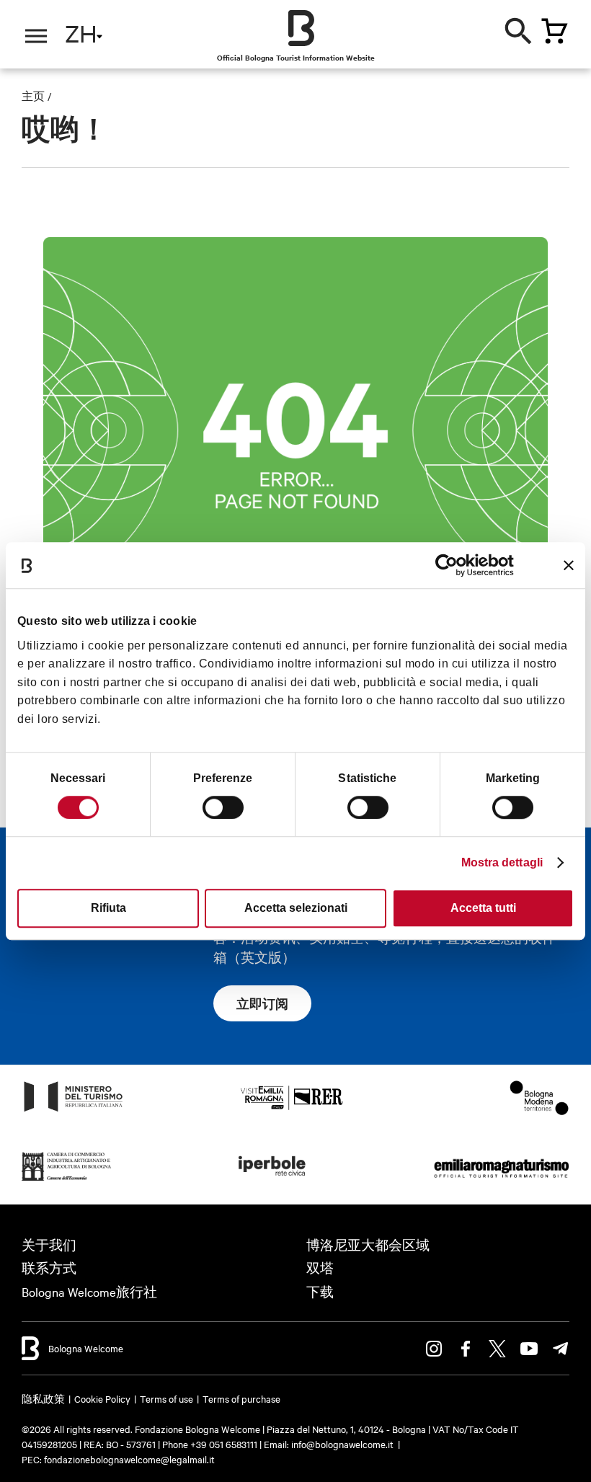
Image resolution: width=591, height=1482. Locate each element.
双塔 (320, 1267)
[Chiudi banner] (569, 565)
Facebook (465, 1348)
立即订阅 (262, 1003)
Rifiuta (108, 908)
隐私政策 (43, 1398)
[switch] (223, 807)
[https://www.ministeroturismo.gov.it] (73, 1110)
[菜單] (36, 36)
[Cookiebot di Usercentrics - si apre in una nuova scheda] (451, 565)
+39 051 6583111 (224, 1443)
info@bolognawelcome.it (342, 1443)
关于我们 (49, 1244)
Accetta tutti (483, 908)
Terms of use (166, 1398)
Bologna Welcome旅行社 (89, 1291)
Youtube (529, 1348)
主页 (33, 96)
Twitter (497, 1348)
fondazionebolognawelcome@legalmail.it (129, 1458)
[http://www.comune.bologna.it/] (272, 1179)
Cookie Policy (102, 1398)
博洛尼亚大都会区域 (368, 1244)
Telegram (560, 1348)
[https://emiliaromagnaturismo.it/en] (501, 1179)
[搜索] (519, 28)
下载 (320, 1291)
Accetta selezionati (295, 908)
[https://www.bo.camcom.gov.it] (67, 1179)
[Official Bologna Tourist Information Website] (301, 28)
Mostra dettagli (502, 862)
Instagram (434, 1348)
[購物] (554, 31)
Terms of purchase (241, 1398)
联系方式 (49, 1267)
